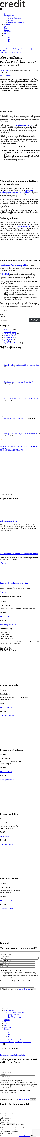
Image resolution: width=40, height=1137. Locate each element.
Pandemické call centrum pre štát (14, 583)
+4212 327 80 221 (6, 772)
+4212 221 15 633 (6, 900)
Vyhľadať (34, 320)
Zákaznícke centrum (8, 521)
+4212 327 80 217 (6, 707)
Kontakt (6, 33)
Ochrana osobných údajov (8, 1040)
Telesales (7, 341)
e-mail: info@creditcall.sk (23, 1042)
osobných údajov (24, 989)
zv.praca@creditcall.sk (7, 715)
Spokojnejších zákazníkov (16, 17)
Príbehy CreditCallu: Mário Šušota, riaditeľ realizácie (21, 399)
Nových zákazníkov (14, 19)
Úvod (2, 70)
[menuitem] (5, 35)
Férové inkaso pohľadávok (17, 22)
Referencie (7, 32)
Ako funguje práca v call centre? (14, 418)
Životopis (3, 1124)
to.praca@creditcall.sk (7, 780)
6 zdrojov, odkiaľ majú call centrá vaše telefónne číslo (21, 365)
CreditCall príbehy (10, 334)
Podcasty (7, 24)
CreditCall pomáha (10, 332)
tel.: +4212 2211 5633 (7, 1042)
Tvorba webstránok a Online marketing (13, 1055)
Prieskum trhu (12, 20)
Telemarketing (8, 339)
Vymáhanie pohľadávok (12, 343)
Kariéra (6, 30)
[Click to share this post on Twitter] (2, 315)
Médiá (6, 28)
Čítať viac (3, 534)
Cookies (20, 1040)
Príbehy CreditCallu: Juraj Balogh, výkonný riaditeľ (21, 434)
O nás (6, 13)
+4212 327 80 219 (6, 836)
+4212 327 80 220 (6, 617)
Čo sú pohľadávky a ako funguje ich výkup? (18, 382)
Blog (5, 26)
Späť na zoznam (5, 76)
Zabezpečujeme (9, 15)
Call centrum (8, 330)
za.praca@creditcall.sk (7, 844)
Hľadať (2, 317)
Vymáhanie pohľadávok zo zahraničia (13, 265)
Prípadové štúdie (9, 337)
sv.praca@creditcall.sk (7, 908)
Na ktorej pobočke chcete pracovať (12, 1128)
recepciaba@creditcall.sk (8, 625)
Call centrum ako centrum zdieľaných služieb (19, 554)
